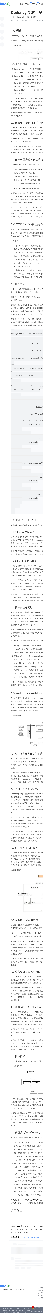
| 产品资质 (42, 1310)
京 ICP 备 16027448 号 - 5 (27, 1310)
